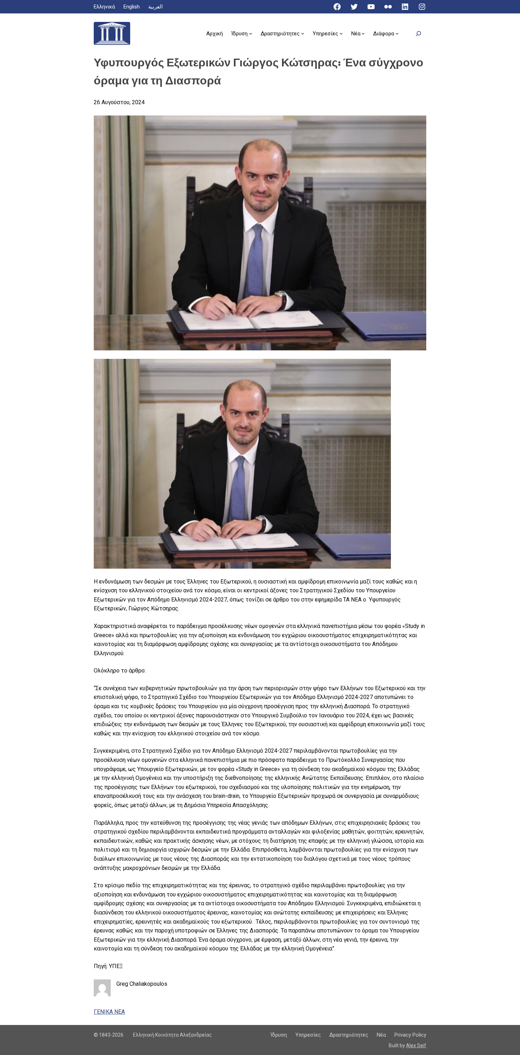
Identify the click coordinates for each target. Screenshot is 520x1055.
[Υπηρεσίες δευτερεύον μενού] (341, 33)
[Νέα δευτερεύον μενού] (363, 33)
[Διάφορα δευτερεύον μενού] (397, 33)
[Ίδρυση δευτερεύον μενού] (250, 33)
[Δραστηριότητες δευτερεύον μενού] (302, 33)
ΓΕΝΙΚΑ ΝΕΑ (109, 1011)
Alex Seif (416, 1045)
